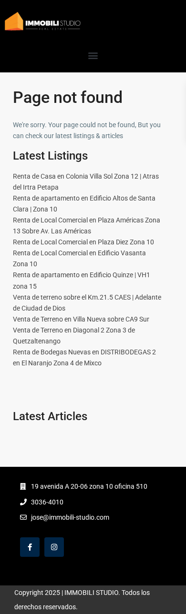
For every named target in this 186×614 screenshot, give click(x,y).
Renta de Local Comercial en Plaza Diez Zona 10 (83, 242)
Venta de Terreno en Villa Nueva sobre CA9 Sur (81, 319)
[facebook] (30, 547)
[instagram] (54, 547)
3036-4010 (47, 502)
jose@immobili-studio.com (70, 517)
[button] (93, 55)
